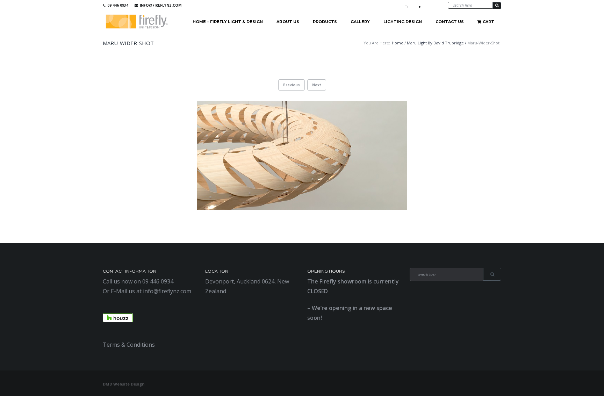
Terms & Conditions (129, 344)
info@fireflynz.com (160, 5)
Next (316, 84)
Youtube (418, 5)
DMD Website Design (124, 384)
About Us (287, 21)
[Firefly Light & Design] (137, 21)
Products (325, 21)
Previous (291, 84)
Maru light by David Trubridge (435, 42)
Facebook (408, 5)
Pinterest (428, 5)
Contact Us (450, 21)
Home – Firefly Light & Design (228, 21)
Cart (488, 21)
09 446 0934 (117, 5)
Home (397, 42)
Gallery (360, 21)
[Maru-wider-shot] (302, 155)
